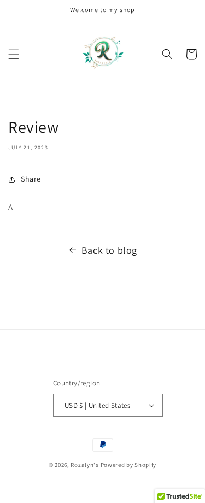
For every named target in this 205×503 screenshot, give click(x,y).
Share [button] (31, 179)
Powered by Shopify (129, 465)
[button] (14, 54)
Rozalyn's (84, 465)
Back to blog (109, 250)
